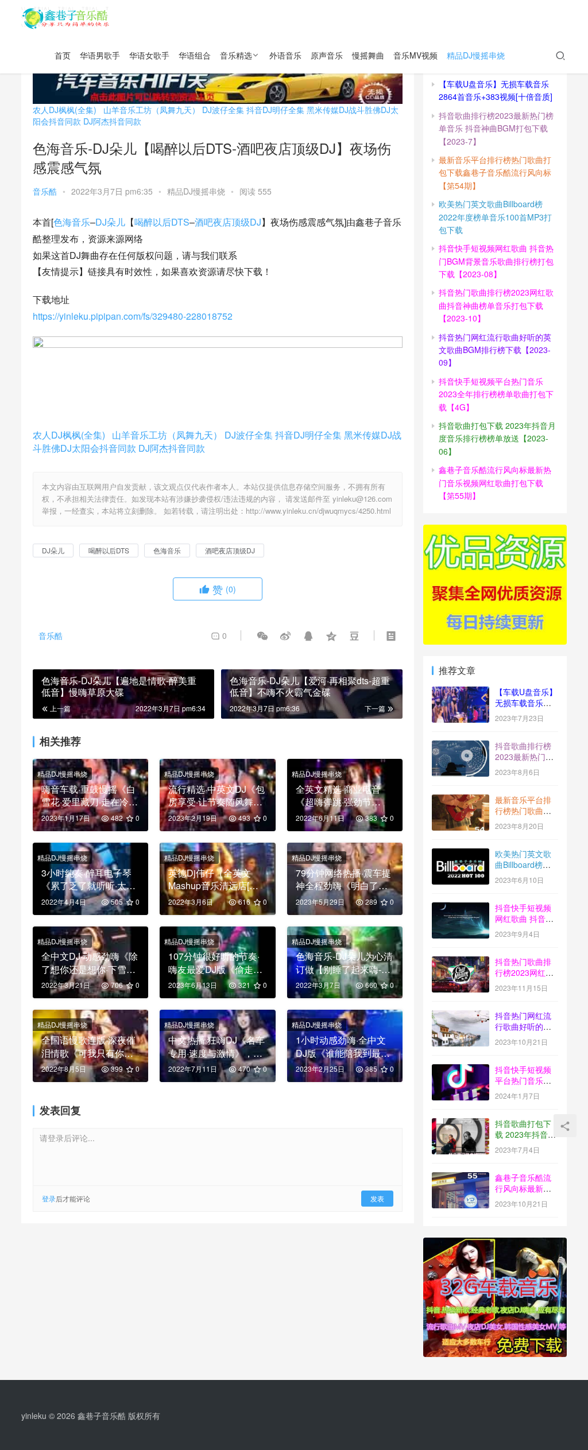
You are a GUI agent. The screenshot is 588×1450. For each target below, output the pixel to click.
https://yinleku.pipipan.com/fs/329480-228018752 (133, 316)
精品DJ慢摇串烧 (476, 55)
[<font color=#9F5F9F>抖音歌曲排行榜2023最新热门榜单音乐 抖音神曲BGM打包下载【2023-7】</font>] (460, 747)
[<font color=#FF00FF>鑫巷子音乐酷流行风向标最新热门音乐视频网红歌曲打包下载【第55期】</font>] (460, 1178)
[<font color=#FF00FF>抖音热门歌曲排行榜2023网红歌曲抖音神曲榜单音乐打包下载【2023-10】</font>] (460, 962)
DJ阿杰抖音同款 (112, 121)
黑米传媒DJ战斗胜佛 (344, 109)
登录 (49, 1198)
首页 (63, 55)
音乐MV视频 (415, 55)
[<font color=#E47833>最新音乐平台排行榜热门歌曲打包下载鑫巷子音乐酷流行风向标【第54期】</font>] (460, 801)
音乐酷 (45, 191)
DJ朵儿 (110, 221)
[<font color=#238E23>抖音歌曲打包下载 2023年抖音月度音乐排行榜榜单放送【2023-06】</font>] (460, 1124)
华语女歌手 (149, 55)
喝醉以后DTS (161, 221)
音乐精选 (236, 55)
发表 (377, 1198)
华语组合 (195, 55)
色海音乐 (71, 221)
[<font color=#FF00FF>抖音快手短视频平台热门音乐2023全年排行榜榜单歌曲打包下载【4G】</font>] (460, 1070)
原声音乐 (327, 55)
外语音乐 (285, 55)
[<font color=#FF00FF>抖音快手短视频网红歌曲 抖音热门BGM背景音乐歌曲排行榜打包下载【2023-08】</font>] (460, 908)
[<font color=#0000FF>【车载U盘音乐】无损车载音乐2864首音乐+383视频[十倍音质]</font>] (460, 693)
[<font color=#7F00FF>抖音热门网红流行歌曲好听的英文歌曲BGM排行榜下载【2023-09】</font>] (460, 1016)
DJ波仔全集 (223, 109)
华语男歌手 (100, 55)
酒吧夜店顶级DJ (228, 221)
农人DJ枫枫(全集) (64, 109)
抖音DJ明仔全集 (275, 109)
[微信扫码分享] (262, 635)
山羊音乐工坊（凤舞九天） (151, 109)
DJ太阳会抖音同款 (98, 448)
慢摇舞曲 (368, 55)
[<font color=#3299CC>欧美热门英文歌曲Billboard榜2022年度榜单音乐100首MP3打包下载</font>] (460, 854)
